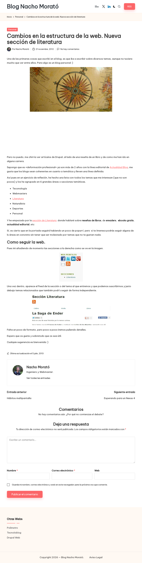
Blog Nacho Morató (33, 6)
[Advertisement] (71, 133)
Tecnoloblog (14, 532)
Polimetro (12, 527)
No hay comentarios (69, 49)
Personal (12, 29)
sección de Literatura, (44, 220)
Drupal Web (13, 537)
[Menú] (96, 6)
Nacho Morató (38, 367)
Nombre (12, 470)
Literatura (18, 198)
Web (97, 470)
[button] (129, 6)
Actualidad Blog (119, 167)
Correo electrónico (63, 470)
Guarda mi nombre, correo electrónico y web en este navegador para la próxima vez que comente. (59, 484)
